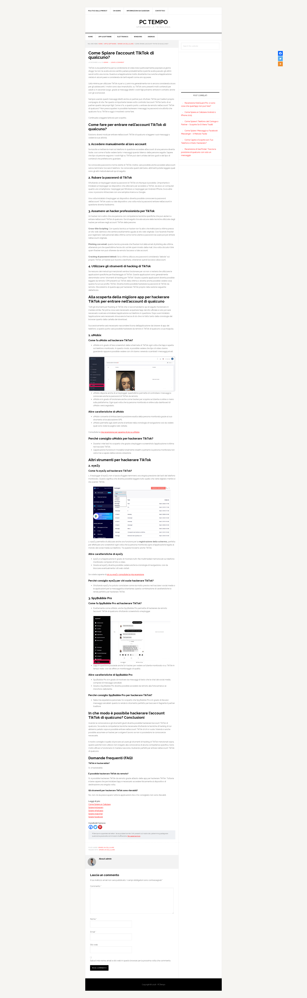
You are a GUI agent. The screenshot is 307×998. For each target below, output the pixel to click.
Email (93, 932)
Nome (93, 919)
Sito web (94, 945)
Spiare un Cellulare (106, 847)
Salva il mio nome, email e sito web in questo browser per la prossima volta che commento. (130, 961)
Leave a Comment (117, 62)
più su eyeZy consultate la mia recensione (125, 574)
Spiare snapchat (95, 814)
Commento (95, 886)
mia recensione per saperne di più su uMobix (120, 432)
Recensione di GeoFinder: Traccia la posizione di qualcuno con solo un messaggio (198, 152)
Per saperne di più (133, 836)
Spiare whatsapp (95, 810)
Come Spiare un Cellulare (99, 804)
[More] (280, 64)
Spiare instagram (95, 807)
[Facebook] (91, 827)
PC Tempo (153, 22)
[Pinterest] (100, 827)
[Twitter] (95, 827)
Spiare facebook (95, 817)
